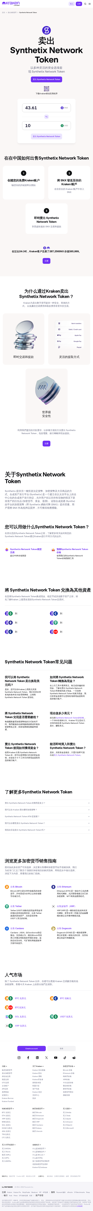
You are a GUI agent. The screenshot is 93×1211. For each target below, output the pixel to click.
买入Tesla (66, 1115)
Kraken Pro (17, 1192)
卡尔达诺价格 (68, 1083)
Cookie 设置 (20, 1176)
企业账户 (5, 1086)
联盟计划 (35, 1086)
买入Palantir (67, 1125)
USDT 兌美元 (66, 1016)
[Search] (85, 4)
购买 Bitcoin (37, 1112)
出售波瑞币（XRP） (67, 906)
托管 (30, 1196)
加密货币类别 (68, 1092)
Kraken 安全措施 (38, 1070)
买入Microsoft (68, 1128)
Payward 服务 (61, 1192)
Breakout (34, 1192)
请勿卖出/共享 (30, 1176)
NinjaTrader (26, 1192)
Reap (88, 1192)
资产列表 (35, 1089)
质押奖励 (5, 1092)
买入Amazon (68, 1122)
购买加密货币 (7, 1070)
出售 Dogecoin (64, 928)
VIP (40, 1192)
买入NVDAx (6, 1148)
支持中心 (35, 1095)
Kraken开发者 (37, 1079)
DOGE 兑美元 (7, 1128)
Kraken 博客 (37, 1076)
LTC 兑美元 (6, 1137)
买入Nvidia (67, 1112)
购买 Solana (37, 1128)
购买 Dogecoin (38, 1119)
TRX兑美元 (6, 1134)
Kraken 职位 (37, 1073)
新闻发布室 (36, 1083)
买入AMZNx (6, 1161)
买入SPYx (5, 1158)
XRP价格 (66, 1079)
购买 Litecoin (37, 1131)
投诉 (34, 1098)
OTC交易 (5, 1083)
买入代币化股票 (8, 1145)
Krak (10, 1196)
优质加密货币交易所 (40, 1164)
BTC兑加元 (20, 1007)
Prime (16, 1196)
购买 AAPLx (6, 1155)
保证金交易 (6, 1076)
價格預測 (66, 1095)
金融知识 (36, 1145)
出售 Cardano (17, 928)
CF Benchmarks (79, 1192)
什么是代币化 (37, 1158)
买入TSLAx (6, 1152)
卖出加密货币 (7, 1073)
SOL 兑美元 (20, 1016)
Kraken (9, 1192)
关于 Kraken (37, 1066)
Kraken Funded (8, 1101)
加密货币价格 (69, 1066)
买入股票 (67, 1109)
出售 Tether (16, 906)
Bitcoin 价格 (67, 1070)
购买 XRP (35, 1122)
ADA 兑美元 (6, 1131)
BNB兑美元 (6, 1122)
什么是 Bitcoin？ (38, 1155)
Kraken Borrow (7, 1098)
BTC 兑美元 (20, 998)
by (7, 1187)
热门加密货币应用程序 (40, 1161)
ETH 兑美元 (6, 1115)
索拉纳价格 (67, 1086)
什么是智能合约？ (39, 1152)
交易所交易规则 (59, 1176)
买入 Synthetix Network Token (67, 755)
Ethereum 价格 (68, 1073)
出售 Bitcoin (16, 887)
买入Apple (67, 1119)
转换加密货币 (8, 1109)
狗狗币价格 (67, 1076)
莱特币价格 (67, 1089)
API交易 (5, 1089)
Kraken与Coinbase (39, 1167)
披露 (67, 1176)
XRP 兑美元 (20, 1025)
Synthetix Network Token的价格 (70, 718)
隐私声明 (12, 1176)
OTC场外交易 (23, 1196)
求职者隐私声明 (75, 1176)
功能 (4, 1066)
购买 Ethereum (38, 1115)
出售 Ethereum (64, 887)
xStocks (70, 1192)
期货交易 (5, 1079)
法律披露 (79, 1206)
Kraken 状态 (37, 1092)
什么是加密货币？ (39, 1148)
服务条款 (50, 1176)
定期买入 (5, 1095)
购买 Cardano (37, 1125)
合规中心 (41, 1176)
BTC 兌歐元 (65, 998)
